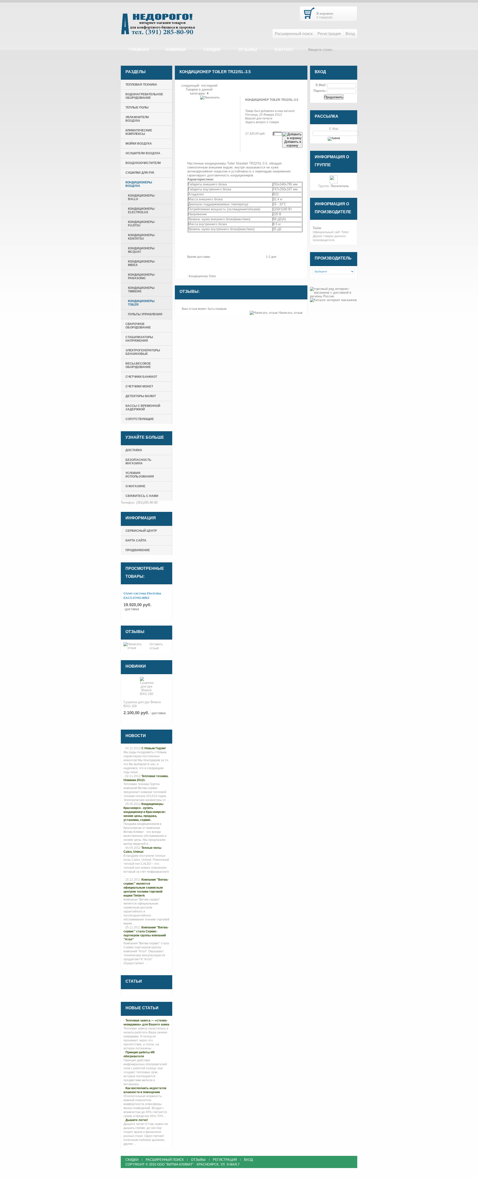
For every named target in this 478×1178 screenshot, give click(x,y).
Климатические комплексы (138, 132)
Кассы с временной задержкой (142, 407)
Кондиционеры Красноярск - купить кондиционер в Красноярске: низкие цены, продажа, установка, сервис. (144, 812)
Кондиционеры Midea (141, 263)
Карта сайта (135, 540)
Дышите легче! (136, 1120)
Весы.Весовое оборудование (138, 365)
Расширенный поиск (294, 34)
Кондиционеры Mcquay (141, 250)
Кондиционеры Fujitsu (141, 223)
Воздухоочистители (143, 163)
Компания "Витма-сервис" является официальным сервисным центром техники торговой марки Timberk (146, 887)
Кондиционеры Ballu (141, 197)
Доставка (133, 450)
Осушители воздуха (142, 153)
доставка (132, 609)
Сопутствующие (139, 419)
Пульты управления (145, 314)
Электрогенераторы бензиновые (142, 352)
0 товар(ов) (324, 17)
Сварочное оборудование (138, 325)
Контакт (284, 50)
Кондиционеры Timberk (141, 289)
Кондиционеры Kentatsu (141, 236)
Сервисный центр (141, 531)
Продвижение (137, 550)
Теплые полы (137, 107)
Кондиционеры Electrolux (141, 210)
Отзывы (247, 50)
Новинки (176, 50)
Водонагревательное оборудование (144, 96)
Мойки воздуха (138, 143)
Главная (139, 50)
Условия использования (139, 474)
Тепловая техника (141, 84)
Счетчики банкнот (141, 376)
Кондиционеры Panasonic (141, 276)
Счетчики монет (139, 386)
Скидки (212, 50)
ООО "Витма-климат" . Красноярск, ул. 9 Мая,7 (198, 1164)
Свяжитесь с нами (141, 496)
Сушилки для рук (139, 172)
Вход (350, 34)
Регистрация (329, 34)
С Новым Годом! (153, 748)
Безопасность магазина (138, 461)
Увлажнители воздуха (137, 118)
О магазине (135, 486)
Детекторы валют (140, 396)
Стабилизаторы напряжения (139, 338)
